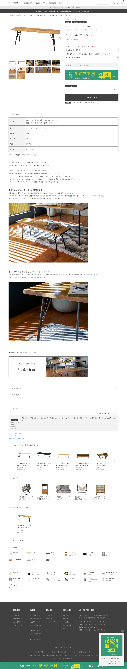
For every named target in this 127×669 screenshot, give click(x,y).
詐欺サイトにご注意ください (63, 647)
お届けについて (35, 630)
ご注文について (35, 622)
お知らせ (49, 619)
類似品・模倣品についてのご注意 (45, 652)
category (28, 3)
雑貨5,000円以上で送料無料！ (46, 11)
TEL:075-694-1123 (85, 630)
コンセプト (50, 615)
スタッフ (66, 628)
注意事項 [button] (15, 395)
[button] (12, 491)
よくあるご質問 (35, 639)
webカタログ (50, 622)
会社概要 (66, 615)
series (37, 3)
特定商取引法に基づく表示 (83, 652)
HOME (11, 15)
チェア (24, 15)
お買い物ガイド (35, 615)
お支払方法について (36, 626)
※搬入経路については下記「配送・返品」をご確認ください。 (88, 54)
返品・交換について (36, 635)
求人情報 (66, 622)
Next (59, 38)
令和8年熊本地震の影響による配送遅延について (75, 11)
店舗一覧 (66, 619)
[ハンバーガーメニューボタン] (4, 3)
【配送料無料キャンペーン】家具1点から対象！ (64, 8)
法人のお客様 (67, 625)
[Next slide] (114, 460)
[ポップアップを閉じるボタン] (122, 631)
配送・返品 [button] (16, 388)
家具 (17, 15)
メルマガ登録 (17, 625)
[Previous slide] (12, 460)
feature (52, 3)
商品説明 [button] (15, 114)
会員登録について (36, 619)
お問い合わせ (101, 624)
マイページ (17, 615)
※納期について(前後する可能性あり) (79, 46)
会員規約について (19, 622)
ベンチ (31, 15)
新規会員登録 (17, 619)
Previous (11, 38)
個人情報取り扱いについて (65, 652)
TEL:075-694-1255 (86, 624)
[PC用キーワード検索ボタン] (94, 3)
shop (61, 3)
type (45, 3)
